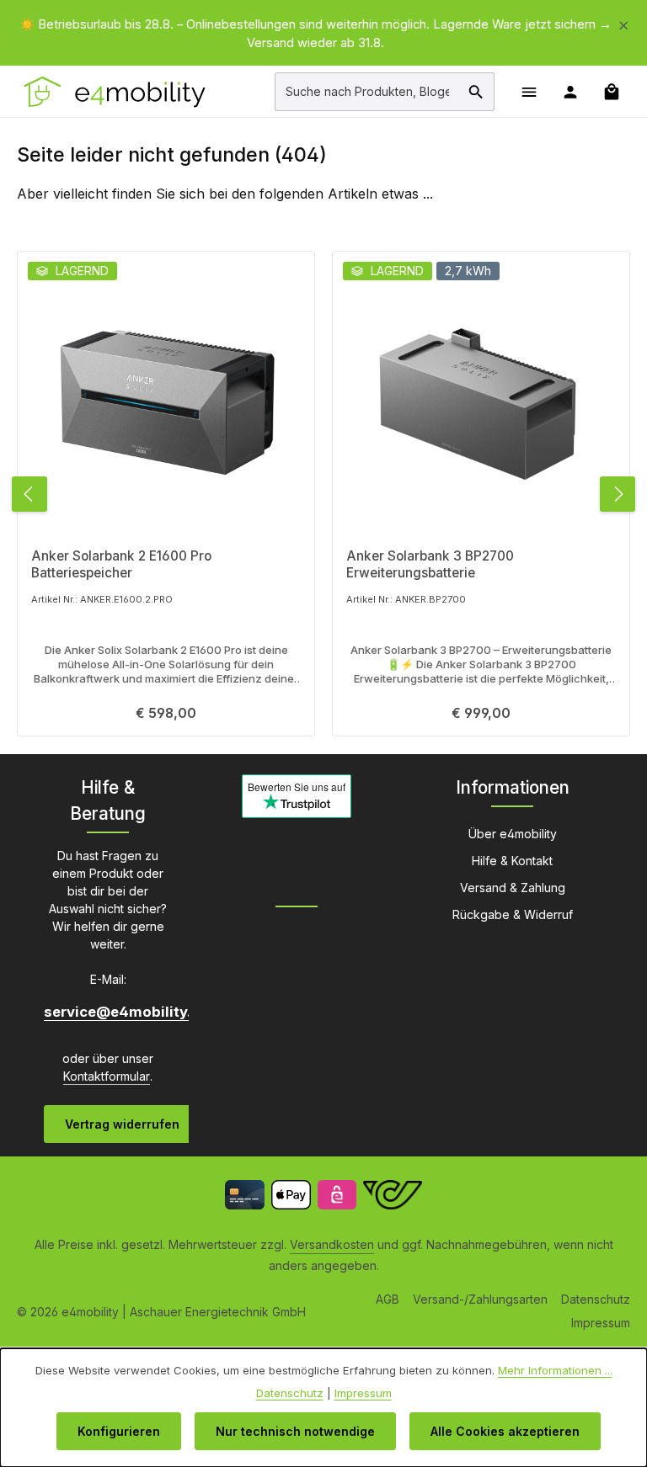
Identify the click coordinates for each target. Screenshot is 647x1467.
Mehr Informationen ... (555, 1370)
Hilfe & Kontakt (512, 860)
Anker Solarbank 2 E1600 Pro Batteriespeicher (121, 564)
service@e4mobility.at (108, 1011)
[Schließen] (624, 22)
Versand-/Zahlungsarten (480, 1299)
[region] (323, 34)
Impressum (600, 1323)
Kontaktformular (106, 1076)
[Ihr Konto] (570, 91)
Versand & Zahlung (512, 887)
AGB (387, 1299)
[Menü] (529, 91)
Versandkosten (332, 1244)
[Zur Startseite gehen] (116, 91)
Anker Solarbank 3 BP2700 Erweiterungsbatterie (430, 564)
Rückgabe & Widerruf (512, 914)
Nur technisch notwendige (295, 1431)
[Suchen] (476, 91)
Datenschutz (595, 1299)
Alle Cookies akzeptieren (505, 1431)
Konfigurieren (119, 1431)
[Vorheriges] (29, 494)
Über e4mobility (512, 834)
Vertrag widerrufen (122, 1124)
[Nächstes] (617, 494)
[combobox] (367, 91)
